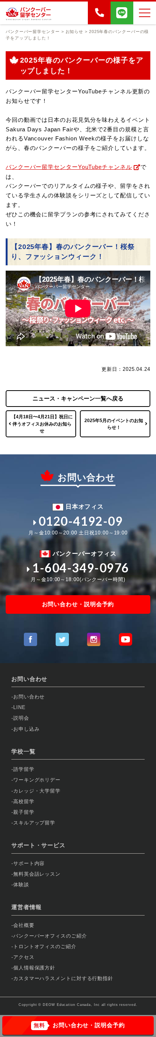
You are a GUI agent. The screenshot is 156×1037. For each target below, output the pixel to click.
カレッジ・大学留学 (37, 791)
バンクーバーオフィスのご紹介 (50, 936)
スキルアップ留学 (34, 823)
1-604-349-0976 (80, 568)
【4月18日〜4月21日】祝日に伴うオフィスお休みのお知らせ (42, 423)
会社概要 (23, 925)
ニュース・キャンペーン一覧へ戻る (78, 398)
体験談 (21, 884)
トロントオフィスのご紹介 (44, 946)
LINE (19, 707)
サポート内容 (29, 863)
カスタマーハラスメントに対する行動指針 (63, 978)
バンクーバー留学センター (33, 31)
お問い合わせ (29, 697)
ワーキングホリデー (37, 780)
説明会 (21, 718)
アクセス (23, 957)
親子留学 (23, 812)
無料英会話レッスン (37, 874)
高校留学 (23, 801)
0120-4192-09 (81, 521)
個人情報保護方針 (34, 968)
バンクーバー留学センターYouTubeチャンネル (69, 167)
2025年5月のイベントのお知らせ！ (113, 424)
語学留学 (23, 769)
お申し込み (26, 729)
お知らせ (75, 31)
